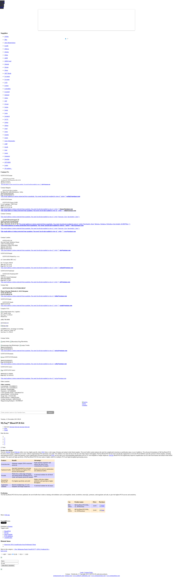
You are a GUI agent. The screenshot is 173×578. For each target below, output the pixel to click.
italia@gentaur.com (61, 296)
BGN (10, 554)
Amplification (8, 537)
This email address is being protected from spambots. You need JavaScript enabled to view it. (27, 209)
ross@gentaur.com (70, 231)
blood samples (8, 534)
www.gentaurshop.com (113, 575)
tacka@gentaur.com (61, 350)
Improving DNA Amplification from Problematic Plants (20, 544)
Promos (10, 526)
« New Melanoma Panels (21, 549)
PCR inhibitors (8, 536)
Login (81, 572)
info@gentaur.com (46, 184)
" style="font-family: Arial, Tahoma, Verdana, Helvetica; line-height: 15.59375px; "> (104, 224)
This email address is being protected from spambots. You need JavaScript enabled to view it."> (21, 184)
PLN (21, 554)
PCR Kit (17, 452)
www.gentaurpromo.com (98, 575)
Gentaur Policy (88, 572)
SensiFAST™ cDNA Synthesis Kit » (38, 549)
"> (54, 364)
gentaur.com (68, 575)
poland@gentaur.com (66, 267)
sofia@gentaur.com (73, 196)
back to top (4, 551)
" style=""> (56, 209)
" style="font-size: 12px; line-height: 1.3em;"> (66, 228)
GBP (4, 554)
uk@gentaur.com (65, 250)
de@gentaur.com (78, 225)
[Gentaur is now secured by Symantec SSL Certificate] (86, 404)
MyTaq (8, 452)
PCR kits (7, 515)
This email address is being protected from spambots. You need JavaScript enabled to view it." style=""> (34, 196)
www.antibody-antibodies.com (81, 575)
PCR (43, 452)
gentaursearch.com (58, 575)
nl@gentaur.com (65, 282)
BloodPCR (7, 531)
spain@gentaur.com (66, 305)
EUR (15, 554)
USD (26, 554)
